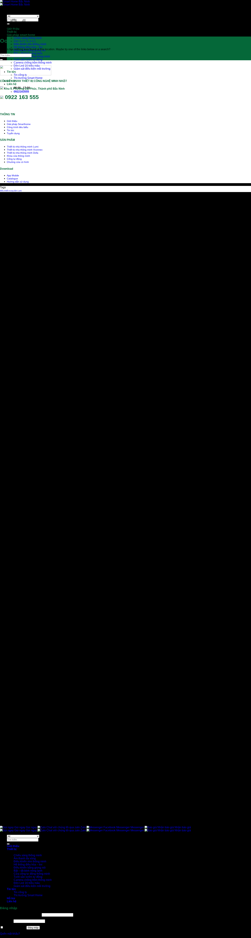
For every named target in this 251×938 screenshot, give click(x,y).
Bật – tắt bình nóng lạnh (28, 53)
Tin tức (10, 130)
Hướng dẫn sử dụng (18, 181)
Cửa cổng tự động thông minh (32, 56)
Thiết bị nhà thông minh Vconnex (25, 149)
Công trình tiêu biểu (17, 127)
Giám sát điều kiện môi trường (32, 886)
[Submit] (1, 59)
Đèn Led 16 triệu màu (27, 882)
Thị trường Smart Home (28, 77)
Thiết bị (11, 849)
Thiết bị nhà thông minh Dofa (22, 152)
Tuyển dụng (13, 133)
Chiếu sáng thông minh (28, 855)
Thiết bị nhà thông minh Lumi (22, 146)
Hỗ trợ (11, 898)
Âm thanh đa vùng (25, 858)
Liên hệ (11, 84)
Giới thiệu (12, 121)
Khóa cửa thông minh (18, 155)
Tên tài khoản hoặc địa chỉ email (20, 914)
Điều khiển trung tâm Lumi (11, 191)
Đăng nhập (33, 927)
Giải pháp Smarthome (19, 124)
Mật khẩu (6, 921)
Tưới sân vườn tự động (28, 59)
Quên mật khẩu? (10, 933)
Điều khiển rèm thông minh (30, 44)
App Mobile (13, 175)
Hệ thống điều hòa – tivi (28, 47)
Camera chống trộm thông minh (33, 62)
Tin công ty (20, 892)
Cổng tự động (14, 159)
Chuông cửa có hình (18, 162)
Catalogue (12, 178)
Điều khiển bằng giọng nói (30, 867)
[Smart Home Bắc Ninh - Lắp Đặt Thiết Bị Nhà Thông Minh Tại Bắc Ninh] (15, 3)
